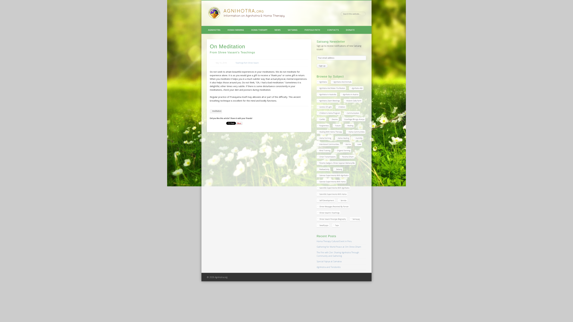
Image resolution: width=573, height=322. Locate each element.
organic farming (343, 150)
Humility (359, 138)
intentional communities (329, 144)
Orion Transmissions (327, 156)
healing (350, 125)
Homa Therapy (259, 29)
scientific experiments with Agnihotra (334, 188)
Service (343, 200)
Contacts (333, 29)
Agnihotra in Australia (327, 94)
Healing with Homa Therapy (330, 132)
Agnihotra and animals (342, 82)
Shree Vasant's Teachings (329, 213)
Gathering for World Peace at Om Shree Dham (339, 246)
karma (348, 144)
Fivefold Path (312, 29)
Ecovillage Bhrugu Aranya (354, 119)
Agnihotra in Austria (350, 94)
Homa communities (357, 132)
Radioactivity (324, 169)
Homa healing (343, 138)
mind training (324, 150)
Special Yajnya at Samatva (329, 261)
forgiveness (324, 125)
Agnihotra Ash (357, 88)
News (278, 29)
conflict (322, 119)
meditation (216, 111)
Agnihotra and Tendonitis (329, 267)
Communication (353, 113)
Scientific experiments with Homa (332, 194)
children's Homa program (329, 113)
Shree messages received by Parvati (334, 206)
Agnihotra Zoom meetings (329, 100)
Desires (335, 119)
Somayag (356, 219)
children (341, 107)
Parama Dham (348, 156)
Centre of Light (325, 107)
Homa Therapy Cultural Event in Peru (334, 241)
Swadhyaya (323, 225)
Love (359, 144)
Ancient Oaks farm (353, 100)
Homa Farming (236, 29)
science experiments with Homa (332, 181)
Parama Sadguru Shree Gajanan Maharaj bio (337, 163)
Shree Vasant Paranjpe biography (332, 219)
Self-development (326, 200)
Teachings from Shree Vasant (247, 63)
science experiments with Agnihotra (333, 175)
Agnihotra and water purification (332, 88)
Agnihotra (214, 29)
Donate (350, 29)
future (338, 125)
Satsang (292, 29)
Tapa (337, 225)
